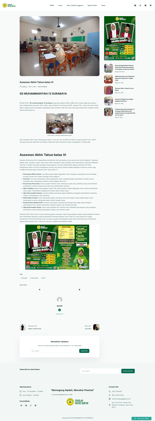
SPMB (52, 5)
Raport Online (92, 5)
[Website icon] (59, 310)
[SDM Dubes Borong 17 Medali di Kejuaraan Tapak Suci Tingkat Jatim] (108, 79)
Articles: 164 (59, 314)
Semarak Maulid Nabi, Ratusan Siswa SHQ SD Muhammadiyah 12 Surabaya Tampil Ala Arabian (124, 67)
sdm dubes (34, 278)
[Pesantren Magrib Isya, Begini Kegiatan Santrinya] (108, 101)
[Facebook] (150, 5)
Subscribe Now (128, 371)
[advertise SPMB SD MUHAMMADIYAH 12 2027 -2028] (59, 247)
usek (43, 278)
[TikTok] (140, 5)
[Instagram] (145, 5)
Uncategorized (42, 86)
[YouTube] (135, 5)
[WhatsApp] (80, 289)
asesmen (24, 278)
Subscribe (84, 351)
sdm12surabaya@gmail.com (121, 399)
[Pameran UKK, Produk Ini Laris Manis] (108, 90)
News (103, 5)
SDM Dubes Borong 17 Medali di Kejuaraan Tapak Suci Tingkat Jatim (124, 78)
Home (60, 5)
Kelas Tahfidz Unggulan (75, 5)
